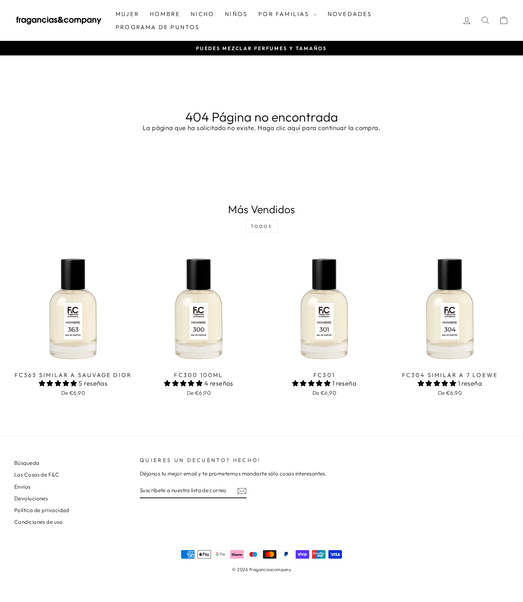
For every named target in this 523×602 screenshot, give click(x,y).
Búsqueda (26, 462)
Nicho (202, 13)
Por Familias (285, 13)
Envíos (22, 486)
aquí (294, 128)
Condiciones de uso (38, 521)
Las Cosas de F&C (36, 474)
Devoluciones (31, 498)
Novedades (350, 13)
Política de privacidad (41, 510)
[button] (59, 383)
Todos (262, 226)
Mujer (127, 13)
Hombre (165, 13)
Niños (236, 13)
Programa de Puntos (158, 27)
